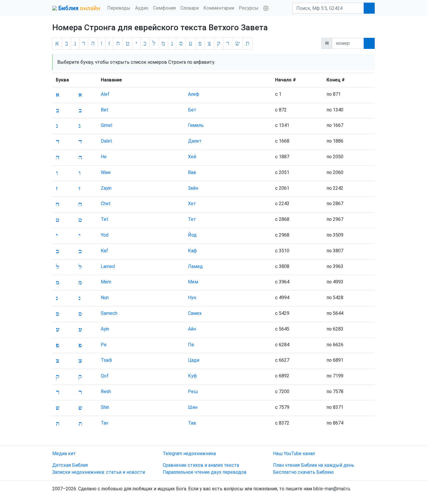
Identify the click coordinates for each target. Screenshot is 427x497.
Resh (106, 391)
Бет (192, 110)
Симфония (164, 8)
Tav (104, 423)
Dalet (106, 141)
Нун (192, 297)
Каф (192, 250)
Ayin (105, 329)
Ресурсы (249, 8)
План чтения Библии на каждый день (313, 465)
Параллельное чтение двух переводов (205, 472)
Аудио (141, 8)
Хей (192, 156)
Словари (189, 8)
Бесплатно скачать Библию (303, 472)
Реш (193, 391)
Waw (106, 172)
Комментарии (218, 8)
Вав (192, 172)
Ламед (195, 266)
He (104, 156)
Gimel (106, 125)
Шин (193, 407)
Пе (191, 344)
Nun (105, 297)
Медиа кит (64, 453)
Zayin (106, 188)
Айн (192, 329)
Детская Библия (70, 465)
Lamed (108, 266)
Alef (105, 94)
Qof (105, 376)
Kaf (104, 250)
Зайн (193, 188)
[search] (369, 43)
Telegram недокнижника (189, 453)
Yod (104, 235)
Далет (195, 141)
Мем (193, 282)
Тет (192, 219)
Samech (109, 313)
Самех (195, 313)
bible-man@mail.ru (331, 488)
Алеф (193, 94)
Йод (192, 235)
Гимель (196, 125)
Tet (104, 219)
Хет (192, 203)
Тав (192, 423)
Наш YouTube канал (294, 453)
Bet (104, 110)
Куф (192, 376)
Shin (105, 407)
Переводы (118, 8)
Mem (106, 282)
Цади (193, 360)
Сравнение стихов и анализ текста (201, 465)
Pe (104, 344)
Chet (106, 203)
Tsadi (106, 360)
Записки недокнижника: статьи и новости (98, 472)
